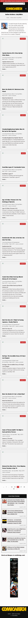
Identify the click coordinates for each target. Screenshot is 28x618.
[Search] (23, 3)
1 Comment (10, 59)
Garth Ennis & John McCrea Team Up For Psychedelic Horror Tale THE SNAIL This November (16, 539)
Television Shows (6, 434)
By (19, 57)
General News (5, 470)
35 (14, 487)
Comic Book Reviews (6, 57)
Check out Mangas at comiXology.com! (13, 555)
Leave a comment (12, 95)
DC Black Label (15, 360)
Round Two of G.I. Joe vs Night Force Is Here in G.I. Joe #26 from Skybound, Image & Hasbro (16, 530)
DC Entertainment (15, 242)
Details (3, 69)
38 (24, 487)
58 (13, 488)
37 (21, 487)
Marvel (13, 57)
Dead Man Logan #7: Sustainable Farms (13, 167)
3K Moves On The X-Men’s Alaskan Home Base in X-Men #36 (15, 548)
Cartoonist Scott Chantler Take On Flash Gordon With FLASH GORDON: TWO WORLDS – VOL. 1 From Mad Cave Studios (16, 502)
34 (11, 487)
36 (18, 487)
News (10, 470)
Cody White (19, 14)
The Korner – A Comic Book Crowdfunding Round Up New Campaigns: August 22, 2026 (14, 521)
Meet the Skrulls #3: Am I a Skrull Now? (13, 394)
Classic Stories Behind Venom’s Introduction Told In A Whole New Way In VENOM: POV (15, 512)
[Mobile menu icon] (26, 9)
